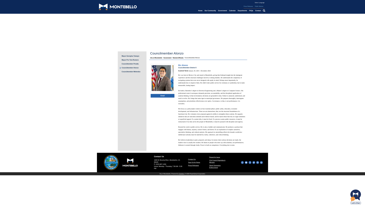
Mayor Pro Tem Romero (130, 60)
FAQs (251, 10)
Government (167, 57)
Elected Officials (178, 57)
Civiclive (181, 174)
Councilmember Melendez (131, 71)
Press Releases (248, 6)
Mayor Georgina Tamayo (130, 56)
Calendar (232, 10)
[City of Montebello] (118, 7)
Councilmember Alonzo (130, 68)
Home (200, 10)
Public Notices (259, 6)
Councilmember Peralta (130, 64)
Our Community (210, 10)
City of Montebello (156, 57)
